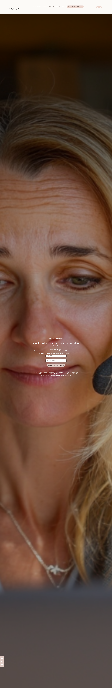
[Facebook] (97, 7)
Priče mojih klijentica (53, 6)
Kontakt (63, 6)
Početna (34, 6)
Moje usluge (44, 6)
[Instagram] (99, 7)
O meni (38, 6)
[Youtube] (101, 7)
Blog (60, 6)
